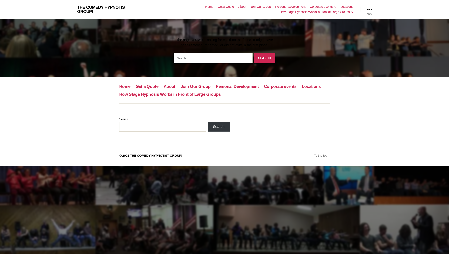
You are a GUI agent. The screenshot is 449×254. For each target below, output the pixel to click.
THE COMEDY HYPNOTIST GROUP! (102, 9)
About (242, 6)
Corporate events (321, 6)
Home (209, 6)
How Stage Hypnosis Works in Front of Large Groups (315, 12)
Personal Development (290, 6)
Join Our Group (260, 6)
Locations (346, 6)
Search (123, 119)
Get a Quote (226, 6)
